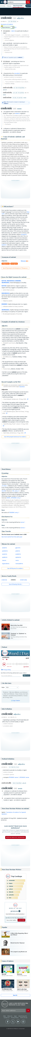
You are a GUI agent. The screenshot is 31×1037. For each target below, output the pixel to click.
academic (18, 554)
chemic (4, 560)
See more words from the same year (12, 537)
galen (4, 491)
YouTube (18, 1022)
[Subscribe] (3, 659)
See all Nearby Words (15, 584)
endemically (23, 580)
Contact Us (7, 1017)
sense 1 (23, 522)
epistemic (18, 557)
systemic (4, 554)
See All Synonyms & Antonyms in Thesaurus (15, 268)
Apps (15, 1016)
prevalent (17, 73)
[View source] (28, 399)
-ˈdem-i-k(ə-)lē (16, 783)
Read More (22, 386)
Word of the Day (15, 908)
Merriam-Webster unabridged (15, 837)
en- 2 (15, 491)
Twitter (13, 1022)
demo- (9, 498)
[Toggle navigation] (1, 2)
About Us (10, 1016)
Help (4, 1016)
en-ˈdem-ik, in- (13, 767)
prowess (14, 911)
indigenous (11, 281)
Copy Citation (16, 700)
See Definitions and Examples (15, 914)
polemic (18, 551)
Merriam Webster (4, 1004)
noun (19, 108)
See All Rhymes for (15, 568)
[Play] (4, 664)
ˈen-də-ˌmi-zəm (16, 97)
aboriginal (6, 282)
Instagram (23, 1022)
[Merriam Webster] (15, 905)
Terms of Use (23, 1017)
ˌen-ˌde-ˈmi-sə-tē (18, 92)
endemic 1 (14, 512)
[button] (18, 6)
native (13, 31)
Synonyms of (7, 24)
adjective (20, 18)
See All (15, 995)
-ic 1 (5, 486)
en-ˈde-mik (11, 21)
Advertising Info (22, 1016)
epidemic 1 (16, 498)
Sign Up (25, 675)
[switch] (8, 27)
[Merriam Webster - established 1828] (5, 2)
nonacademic (19, 563)
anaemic (4, 548)
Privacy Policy (15, 1017)
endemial (4, 580)
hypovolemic (5, 563)
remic (17, 560)
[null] (19, 911)
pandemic (5, 551)
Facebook (8, 1022)
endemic (17, 113)
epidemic (4, 557)
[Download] (6, 659)
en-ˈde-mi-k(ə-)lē (18, 88)
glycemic (18, 548)
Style (3, 687)
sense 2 (23, 527)
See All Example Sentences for (15, 437)
